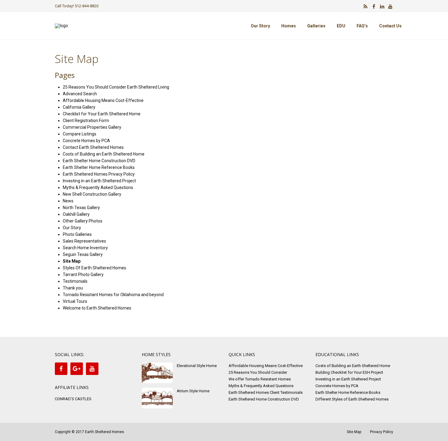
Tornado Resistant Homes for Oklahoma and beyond (113, 294)
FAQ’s (362, 25)
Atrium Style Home (193, 391)
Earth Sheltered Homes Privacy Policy (99, 174)
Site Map (71, 261)
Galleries (316, 25)
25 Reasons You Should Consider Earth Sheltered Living (116, 87)
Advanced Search (80, 93)
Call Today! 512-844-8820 (76, 6)
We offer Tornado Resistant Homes (260, 379)
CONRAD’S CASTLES (73, 399)
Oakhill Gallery (76, 214)
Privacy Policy (381, 432)
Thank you (73, 287)
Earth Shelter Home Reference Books (99, 167)
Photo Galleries (77, 234)
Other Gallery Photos (82, 221)
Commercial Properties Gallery (92, 127)
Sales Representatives (84, 241)
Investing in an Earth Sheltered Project (99, 180)
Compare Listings (79, 133)
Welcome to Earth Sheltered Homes (97, 308)
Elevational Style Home (197, 365)
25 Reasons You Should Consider (258, 372)
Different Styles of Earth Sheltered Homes (352, 399)
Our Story (260, 25)
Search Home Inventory (85, 247)
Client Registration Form (86, 120)
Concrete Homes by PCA (86, 140)
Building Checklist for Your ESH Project (349, 372)
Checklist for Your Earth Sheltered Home (101, 113)
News (68, 200)
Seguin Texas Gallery (83, 254)
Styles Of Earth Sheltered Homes (94, 267)
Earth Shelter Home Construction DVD (99, 160)
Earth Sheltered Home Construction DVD (264, 399)
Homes (288, 25)
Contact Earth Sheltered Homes (93, 147)
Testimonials (75, 281)
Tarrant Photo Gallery (83, 274)
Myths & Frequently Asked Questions (98, 187)
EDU (341, 25)
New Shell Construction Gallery (92, 194)
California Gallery (79, 107)
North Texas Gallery (81, 207)
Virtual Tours (75, 301)
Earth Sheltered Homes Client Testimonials (266, 392)
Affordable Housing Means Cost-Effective (103, 100)
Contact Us (390, 25)
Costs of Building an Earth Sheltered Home (103, 154)
